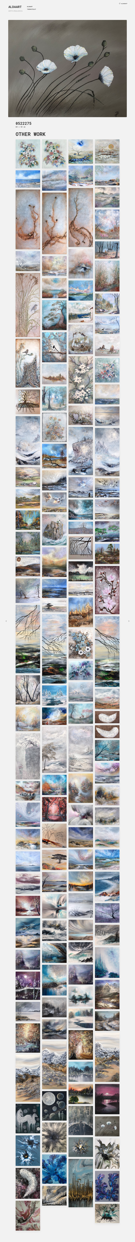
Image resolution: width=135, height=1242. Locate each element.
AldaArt (15, 7)
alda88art (124, 3)
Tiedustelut (31, 9)
